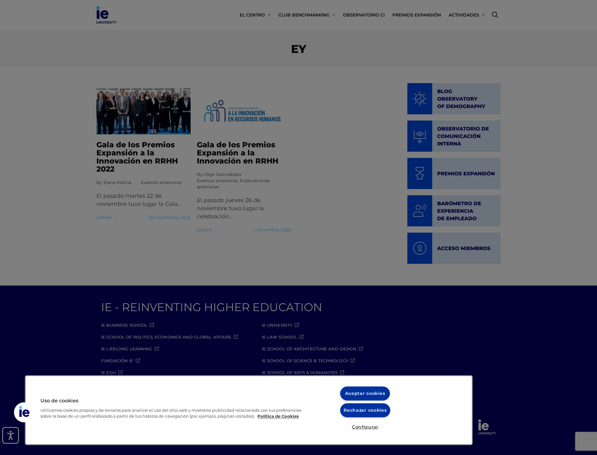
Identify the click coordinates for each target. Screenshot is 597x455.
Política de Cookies (278, 416)
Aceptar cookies (365, 393)
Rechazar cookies (365, 410)
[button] (24, 412)
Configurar (365, 427)
